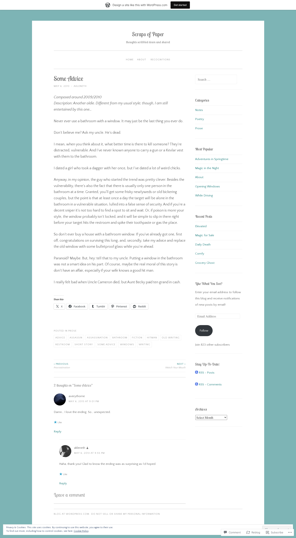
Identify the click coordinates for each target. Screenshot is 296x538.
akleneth (80, 86)
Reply (57, 431)
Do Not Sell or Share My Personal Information (125, 514)
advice (60, 337)
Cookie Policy (81, 531)
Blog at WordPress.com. (72, 514)
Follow (204, 330)
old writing (171, 337)
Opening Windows (207, 186)
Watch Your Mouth (175, 366)
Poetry (199, 119)
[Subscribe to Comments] (196, 384)
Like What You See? (208, 283)
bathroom (119, 337)
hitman (152, 337)
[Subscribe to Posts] (196, 372)
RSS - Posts (206, 372)
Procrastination (62, 366)
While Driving (204, 195)
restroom (62, 344)
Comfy (199, 253)
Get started (180, 4)
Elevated (201, 226)
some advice (106, 344)
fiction (137, 337)
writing (144, 344)
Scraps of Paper (148, 34)
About (141, 59)
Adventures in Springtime (211, 159)
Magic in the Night (207, 168)
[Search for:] (216, 79)
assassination (97, 337)
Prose (72, 331)
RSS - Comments (210, 384)
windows (127, 344)
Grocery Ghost (204, 263)
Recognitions (160, 59)
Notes (199, 110)
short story (84, 344)
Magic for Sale (204, 235)
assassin (76, 337)
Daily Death (203, 244)
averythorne (77, 396)
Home (130, 59)
